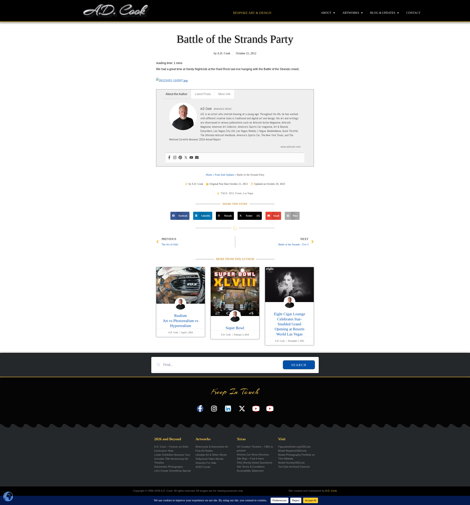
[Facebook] (169, 158)
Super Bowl (235, 328)
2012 (231, 193)
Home (209, 174)
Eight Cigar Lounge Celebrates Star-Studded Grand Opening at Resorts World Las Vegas (289, 324)
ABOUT (326, 12)
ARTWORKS (350, 12)
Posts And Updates (224, 174)
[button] (179, 216)
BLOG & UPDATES (382, 12)
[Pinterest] (180, 158)
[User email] (197, 158)
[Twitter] (186, 158)
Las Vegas (248, 193)
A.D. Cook (331, 490)
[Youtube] (191, 158)
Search (298, 365)
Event (238, 193)
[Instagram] (175, 158)
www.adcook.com (291, 146)
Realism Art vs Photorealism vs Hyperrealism (180, 320)
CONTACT (413, 12)
